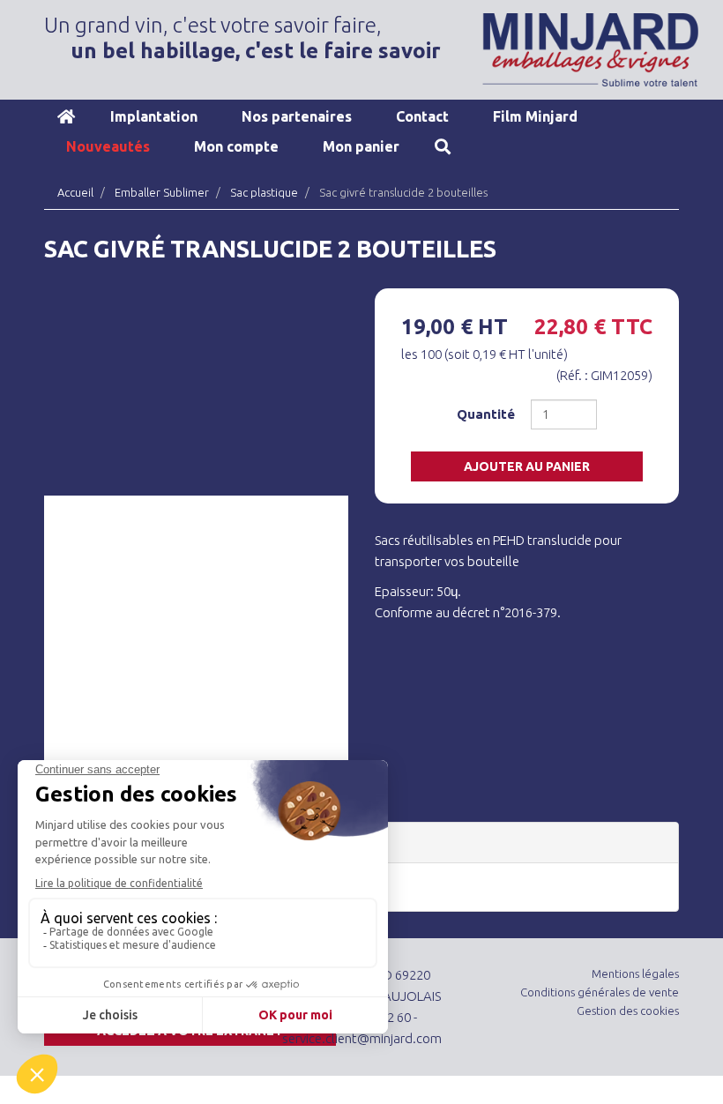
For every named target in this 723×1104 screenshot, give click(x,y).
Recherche (442, 146)
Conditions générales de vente (599, 992)
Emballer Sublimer (162, 192)
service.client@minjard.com (362, 1038)
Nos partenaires (297, 116)
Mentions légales (635, 973)
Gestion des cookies (628, 1010)
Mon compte (236, 146)
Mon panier (361, 146)
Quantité (486, 414)
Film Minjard (535, 116)
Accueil (66, 116)
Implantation (154, 116)
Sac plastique (264, 192)
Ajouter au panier (527, 466)
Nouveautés (108, 146)
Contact (422, 116)
